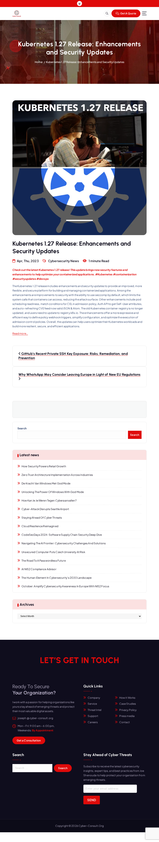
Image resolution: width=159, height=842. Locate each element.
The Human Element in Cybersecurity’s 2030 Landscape (57, 577)
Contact (124, 722)
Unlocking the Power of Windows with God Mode (53, 492)
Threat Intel (95, 710)
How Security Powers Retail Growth (44, 466)
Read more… (20, 333)
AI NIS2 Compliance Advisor (39, 569)
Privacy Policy (128, 710)
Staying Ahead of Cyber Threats (42, 517)
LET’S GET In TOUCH (79, 660)
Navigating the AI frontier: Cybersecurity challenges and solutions (64, 543)
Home (38, 62)
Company (94, 697)
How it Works (127, 697)
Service (92, 703)
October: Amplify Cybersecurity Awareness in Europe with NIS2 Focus (65, 586)
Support (93, 716)
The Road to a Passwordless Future (44, 560)
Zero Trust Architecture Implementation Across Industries (57, 474)
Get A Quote (128, 13)
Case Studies (127, 703)
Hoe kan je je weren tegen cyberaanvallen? (49, 500)
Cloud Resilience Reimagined (40, 526)
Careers (93, 722)
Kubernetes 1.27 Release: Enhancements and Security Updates (85, 62)
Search (22, 428)
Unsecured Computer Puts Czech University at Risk (53, 552)
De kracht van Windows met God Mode (46, 483)
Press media (127, 716)
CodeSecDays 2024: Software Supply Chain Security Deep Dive (62, 534)
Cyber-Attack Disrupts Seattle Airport (45, 509)
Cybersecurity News (63, 261)
